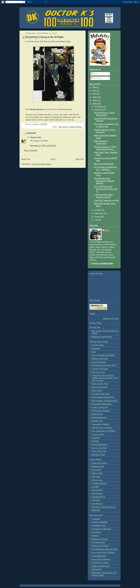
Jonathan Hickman (99, 483)
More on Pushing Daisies (104, 164)
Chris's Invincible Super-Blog (103, 355)
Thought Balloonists (99, 445)
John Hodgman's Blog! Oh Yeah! (104, 549)
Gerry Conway (97, 473)
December (98, 107)
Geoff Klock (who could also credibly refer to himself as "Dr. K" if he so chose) (105, 378)
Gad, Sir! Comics (98, 372)
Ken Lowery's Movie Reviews (103, 552)
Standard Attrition (98, 497)
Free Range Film (98, 542)
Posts (95, 74)
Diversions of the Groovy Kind (104, 365)
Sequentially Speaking (100, 424)
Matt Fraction (97, 493)
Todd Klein (96, 500)
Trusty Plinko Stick (99, 451)
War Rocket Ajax (98, 455)
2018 (94, 88)
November (98, 110)
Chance (33, 137)
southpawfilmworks (99, 556)
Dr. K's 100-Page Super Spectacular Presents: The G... (105, 189)
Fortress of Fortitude (100, 369)
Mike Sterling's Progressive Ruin (104, 401)
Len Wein (95, 487)
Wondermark (97, 569)
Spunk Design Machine (101, 559)
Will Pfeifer (96, 510)
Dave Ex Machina (99, 362)
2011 (94, 91)
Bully (94, 352)
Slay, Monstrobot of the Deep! (103, 431)
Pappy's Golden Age (100, 407)
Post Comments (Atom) (41, 164)
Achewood (96, 519)
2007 (94, 104)
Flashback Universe (99, 539)
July (96, 220)
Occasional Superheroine (102, 404)
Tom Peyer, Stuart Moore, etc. (104, 507)
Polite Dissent (97, 414)
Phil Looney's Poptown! (101, 411)
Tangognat (96, 438)
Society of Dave (98, 434)
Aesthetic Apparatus (100, 522)
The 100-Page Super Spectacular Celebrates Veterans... (104, 181)
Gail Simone (63, 127)
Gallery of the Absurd (100, 546)
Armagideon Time (99, 525)
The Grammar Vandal (100, 563)
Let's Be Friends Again (101, 394)
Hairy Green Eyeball (100, 387)
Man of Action (97, 490)
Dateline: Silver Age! (100, 359)
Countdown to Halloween (101, 529)
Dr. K (107, 230)
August (97, 217)
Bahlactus (96, 348)
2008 (94, 101)
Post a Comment (30, 150)
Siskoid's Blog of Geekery (102, 428)
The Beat (95, 441)
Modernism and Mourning (102, 337)
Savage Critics (97, 421)
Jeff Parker (96, 477)
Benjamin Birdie (98, 466)
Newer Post (25, 159)
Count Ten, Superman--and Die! (106, 200)
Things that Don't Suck (101, 566)
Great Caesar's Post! (100, 384)
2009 (94, 97)
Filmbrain (95, 536)
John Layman (97, 480)
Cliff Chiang (96, 470)
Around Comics (98, 345)
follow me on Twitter (111, 318)
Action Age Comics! (99, 463)
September (99, 213)
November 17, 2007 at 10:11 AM (43, 146)
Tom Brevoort (97, 504)
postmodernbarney (99, 418)
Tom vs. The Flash (99, 448)
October (97, 210)
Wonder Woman (75, 127)
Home (53, 159)
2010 (94, 94)
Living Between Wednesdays (103, 397)
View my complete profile (102, 263)
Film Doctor (96, 532)
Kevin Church (97, 391)
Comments (97, 78)
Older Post (79, 159)
